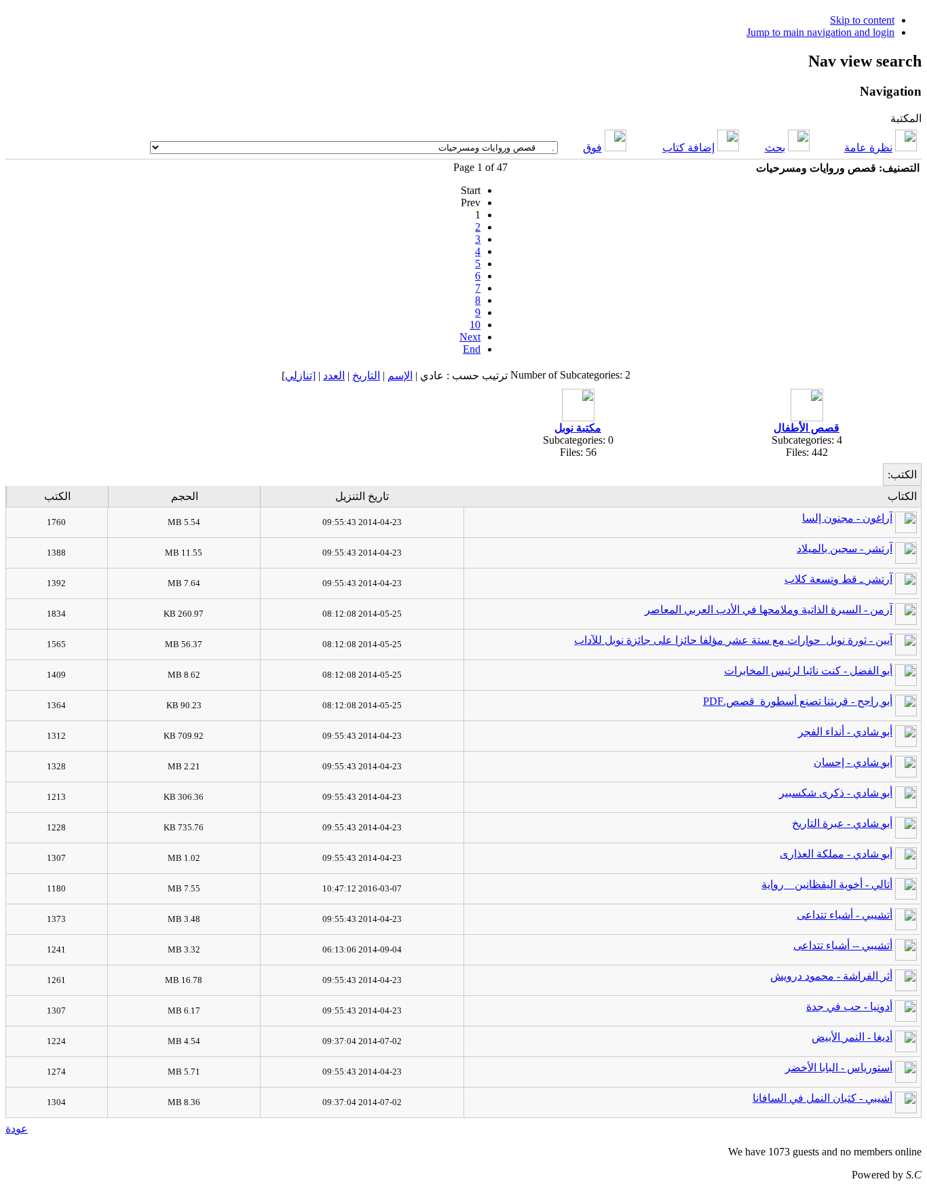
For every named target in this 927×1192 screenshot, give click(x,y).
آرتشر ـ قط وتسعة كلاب (838, 579)
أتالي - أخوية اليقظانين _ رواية (826, 884)
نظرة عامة (868, 147)
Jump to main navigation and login (820, 32)
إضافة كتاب (688, 147)
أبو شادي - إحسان (853, 762)
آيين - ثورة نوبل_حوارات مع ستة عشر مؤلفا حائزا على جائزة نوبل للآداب (733, 640)
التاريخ (366, 375)
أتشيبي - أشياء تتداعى (844, 915)
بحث (775, 147)
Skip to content (862, 20)
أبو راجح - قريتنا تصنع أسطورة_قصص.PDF (797, 701)
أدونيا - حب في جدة (849, 1006)
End (471, 349)
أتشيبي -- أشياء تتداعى (842, 945)
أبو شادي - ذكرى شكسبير (835, 793)
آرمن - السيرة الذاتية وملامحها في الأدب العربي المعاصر (768, 609)
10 (475, 324)
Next (469, 337)
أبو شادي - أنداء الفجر (845, 731)
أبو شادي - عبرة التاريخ (842, 823)
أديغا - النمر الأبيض (852, 1037)
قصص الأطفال (806, 428)
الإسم (400, 375)
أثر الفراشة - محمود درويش (831, 976)
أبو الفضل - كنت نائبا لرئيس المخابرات (808, 670)
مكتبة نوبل (577, 428)
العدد (334, 375)
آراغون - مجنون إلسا (847, 518)
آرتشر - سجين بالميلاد (844, 548)
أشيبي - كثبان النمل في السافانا (822, 1098)
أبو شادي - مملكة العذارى (836, 854)
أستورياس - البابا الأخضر (838, 1067)
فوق (592, 147)
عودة (16, 1128)
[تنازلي (300, 375)
